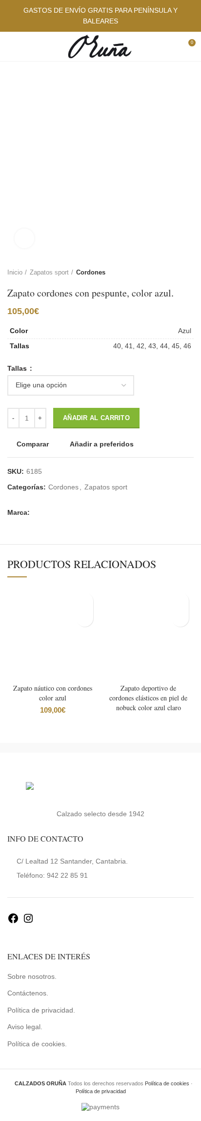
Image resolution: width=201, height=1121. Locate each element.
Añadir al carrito (96, 418)
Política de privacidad (101, 1091)
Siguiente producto (189, 272)
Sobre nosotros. (32, 976)
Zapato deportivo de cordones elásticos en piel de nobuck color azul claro (148, 697)
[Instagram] (28, 922)
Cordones (90, 272)
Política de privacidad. (41, 1010)
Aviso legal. (24, 1027)
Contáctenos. (27, 993)
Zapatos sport (49, 272)
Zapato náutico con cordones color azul (52, 692)
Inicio (14, 272)
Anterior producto (169, 272)
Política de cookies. (37, 1044)
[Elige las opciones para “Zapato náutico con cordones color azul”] (84, 618)
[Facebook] (13, 922)
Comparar (33, 444)
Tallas (18, 368)
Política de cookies (167, 1083)
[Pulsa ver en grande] (24, 238)
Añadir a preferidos (102, 444)
